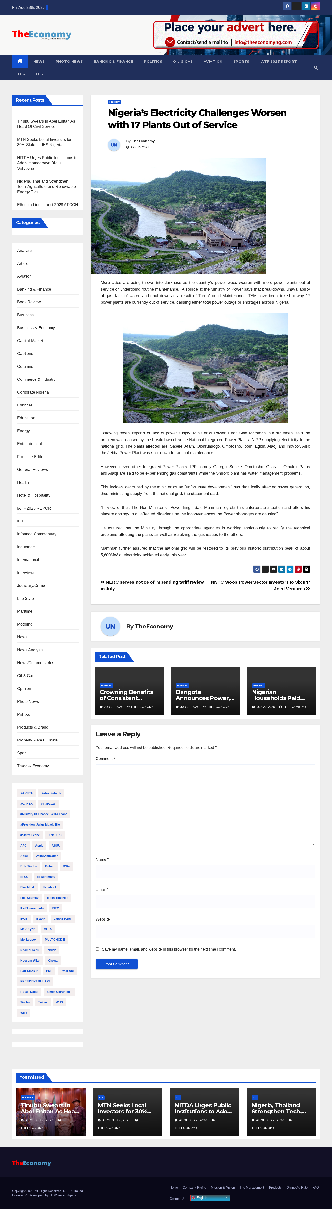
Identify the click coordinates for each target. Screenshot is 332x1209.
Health (23, 482)
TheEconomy (143, 141)
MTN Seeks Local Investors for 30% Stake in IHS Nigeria (125, 1111)
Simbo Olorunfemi (59, 992)
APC (23, 845)
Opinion (24, 689)
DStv (66, 866)
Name (102, 859)
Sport (22, 753)
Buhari (49, 866)
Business (25, 315)
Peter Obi (67, 971)
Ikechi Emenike (57, 898)
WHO (59, 1002)
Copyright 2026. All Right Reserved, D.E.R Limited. (48, 1191)
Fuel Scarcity (29, 898)
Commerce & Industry (36, 379)
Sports (241, 61)
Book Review (29, 302)
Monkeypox (28, 939)
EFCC (24, 877)
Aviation (213, 61)
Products (275, 1187)
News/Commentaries (35, 663)
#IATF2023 (48, 803)
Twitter (42, 1002)
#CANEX (26, 803)
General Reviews (32, 470)
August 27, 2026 (39, 1120)
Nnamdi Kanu (29, 950)
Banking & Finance (113, 61)
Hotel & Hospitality (33, 495)
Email (102, 889)
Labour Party (63, 918)
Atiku (24, 856)
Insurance (26, 547)
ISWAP (40, 918)
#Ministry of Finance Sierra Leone (43, 814)
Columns (25, 366)
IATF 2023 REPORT (278, 61)
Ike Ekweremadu (32, 908)
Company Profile (194, 1187)
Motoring (25, 624)
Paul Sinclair (29, 971)
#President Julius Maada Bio (40, 824)
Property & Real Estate (37, 740)
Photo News (69, 61)
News (39, 61)
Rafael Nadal (29, 992)
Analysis (25, 250)
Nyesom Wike (30, 960)
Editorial (24, 405)
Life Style (25, 598)
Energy (23, 431)
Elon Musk (27, 887)
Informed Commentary (36, 534)
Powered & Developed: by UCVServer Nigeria (44, 1195)
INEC (55, 908)
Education (26, 418)
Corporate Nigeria (33, 392)
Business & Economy (36, 328)
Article (22, 263)
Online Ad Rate (297, 1187)
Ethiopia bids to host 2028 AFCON (47, 205)
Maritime (25, 611)
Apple (39, 845)
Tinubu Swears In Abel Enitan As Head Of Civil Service (50, 1111)
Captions (25, 354)
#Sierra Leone (30, 835)
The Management (252, 1187)
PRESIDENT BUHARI (35, 981)
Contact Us (177, 1198)
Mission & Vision (223, 1187)
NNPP (52, 950)
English (201, 1198)
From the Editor (30, 457)
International (28, 560)
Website (103, 919)
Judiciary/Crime (31, 585)
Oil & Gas (183, 61)
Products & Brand (32, 727)
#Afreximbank (51, 793)
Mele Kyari (27, 929)
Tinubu (25, 1002)
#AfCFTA (26, 793)
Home (174, 1187)
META (48, 929)
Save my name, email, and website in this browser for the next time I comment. (169, 949)
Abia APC (55, 835)
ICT (20, 521)
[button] (316, 68)
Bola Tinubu (28, 866)
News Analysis (30, 650)
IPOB (23, 918)
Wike (23, 1013)
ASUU (56, 845)
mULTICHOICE (55, 939)
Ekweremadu (46, 877)
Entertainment (29, 444)
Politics (153, 61)
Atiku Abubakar (47, 856)
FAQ (316, 1187)
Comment (105, 759)
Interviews (26, 573)
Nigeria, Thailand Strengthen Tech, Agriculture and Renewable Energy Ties (46, 186)
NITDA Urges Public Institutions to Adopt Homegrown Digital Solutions (47, 163)
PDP (49, 971)
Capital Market (30, 341)
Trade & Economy (33, 766)
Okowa (53, 960)
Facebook (50, 887)
